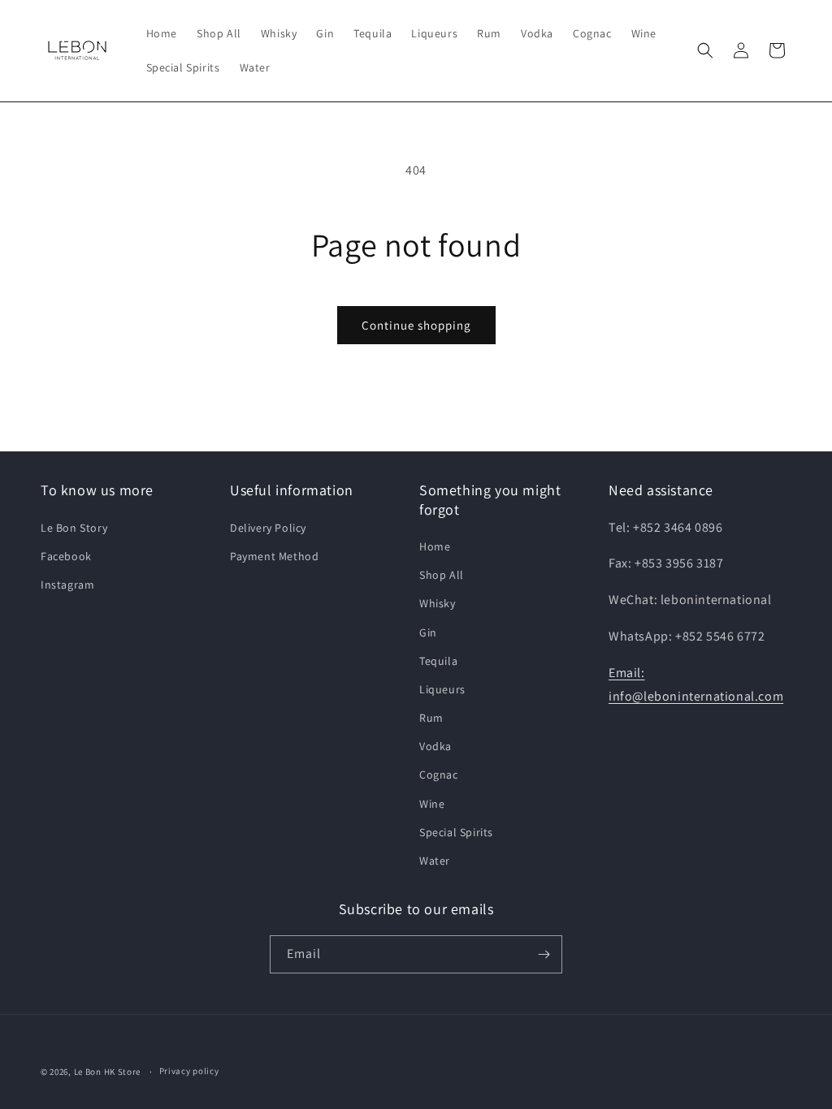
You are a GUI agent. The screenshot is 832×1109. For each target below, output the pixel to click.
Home (434, 546)
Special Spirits (456, 832)
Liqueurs (442, 689)
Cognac (438, 774)
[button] (705, 50)
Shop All (441, 574)
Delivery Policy (268, 527)
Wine (431, 803)
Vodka (435, 746)
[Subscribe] (543, 954)
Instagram (67, 584)
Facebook (66, 556)
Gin (428, 632)
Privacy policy (189, 1071)
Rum (431, 717)
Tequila (438, 661)
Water (434, 860)
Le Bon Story (74, 527)
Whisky (437, 603)
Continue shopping (416, 325)
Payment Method (274, 556)
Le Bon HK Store (107, 1071)
